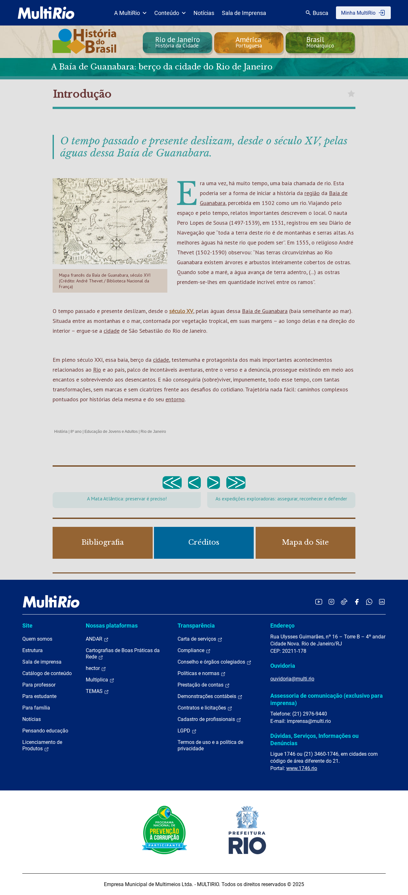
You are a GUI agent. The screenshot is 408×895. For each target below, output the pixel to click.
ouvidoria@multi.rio (292, 679)
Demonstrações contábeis (207, 696)
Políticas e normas (199, 673)
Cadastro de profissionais (207, 719)
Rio (97, 369)
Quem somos (37, 639)
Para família (36, 708)
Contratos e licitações (202, 708)
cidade (112, 330)
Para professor (38, 685)
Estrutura (32, 650)
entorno (175, 399)
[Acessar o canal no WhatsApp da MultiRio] (369, 602)
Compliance (192, 650)
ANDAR (95, 639)
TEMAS (95, 691)
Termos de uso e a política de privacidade (210, 745)
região (312, 193)
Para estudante (39, 696)
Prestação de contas (201, 685)
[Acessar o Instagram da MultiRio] (331, 602)
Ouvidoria (282, 665)
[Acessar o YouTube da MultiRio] (319, 602)
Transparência (196, 625)
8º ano (76, 431)
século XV (181, 311)
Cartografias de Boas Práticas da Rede (123, 653)
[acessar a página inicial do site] (46, 12)
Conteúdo (166, 13)
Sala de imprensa (42, 662)
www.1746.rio (301, 768)
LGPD (185, 731)
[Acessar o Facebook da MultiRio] (357, 602)
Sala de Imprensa (244, 13)
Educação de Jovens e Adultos (111, 431)
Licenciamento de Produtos (42, 745)
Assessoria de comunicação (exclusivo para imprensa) (326, 699)
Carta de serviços (197, 639)
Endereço (282, 625)
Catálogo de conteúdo (47, 673)
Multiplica (97, 680)
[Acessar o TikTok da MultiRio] (344, 602)
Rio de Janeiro (153, 431)
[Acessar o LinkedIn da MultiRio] (382, 602)
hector (93, 668)
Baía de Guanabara (265, 311)
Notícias (203, 13)
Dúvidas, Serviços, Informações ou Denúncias (314, 739)
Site (27, 625)
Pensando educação (45, 731)
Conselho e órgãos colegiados (212, 662)
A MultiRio (127, 13)
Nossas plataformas (112, 625)
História (61, 431)
